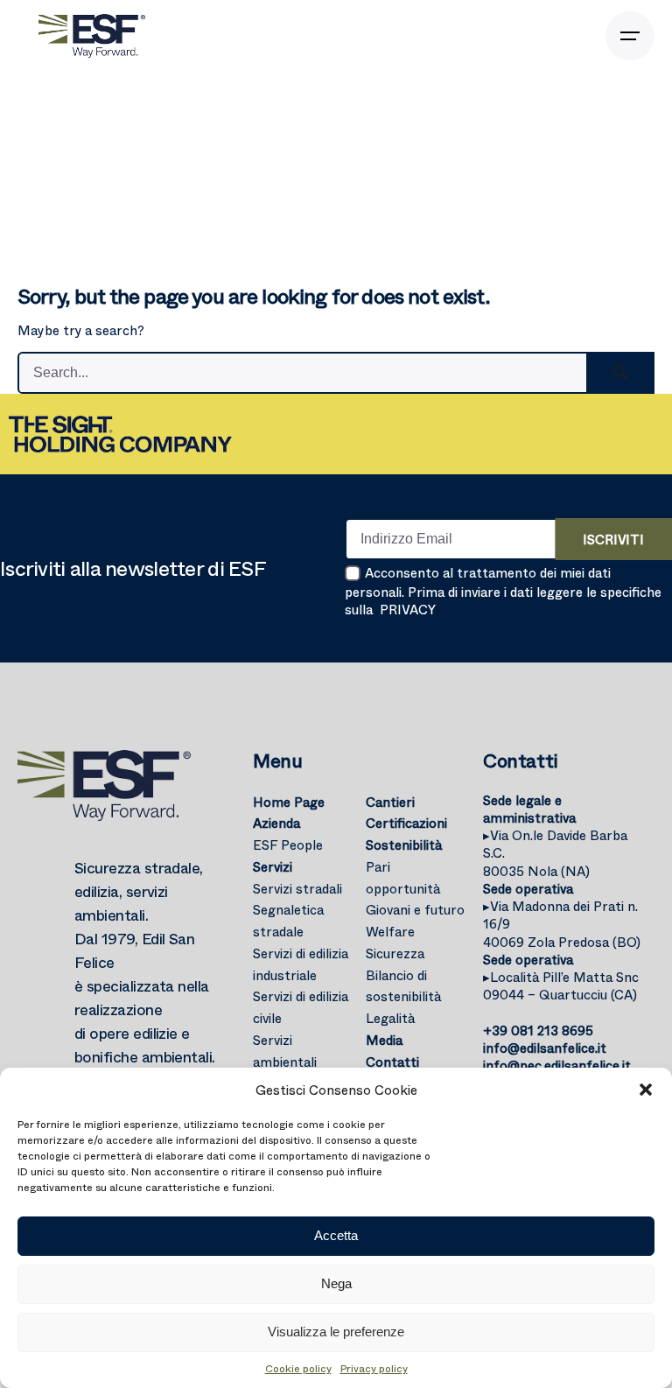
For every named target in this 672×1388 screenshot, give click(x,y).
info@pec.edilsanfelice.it (557, 1065)
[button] (645, 1089)
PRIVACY (408, 609)
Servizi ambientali (285, 1050)
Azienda (276, 822)
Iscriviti (613, 539)
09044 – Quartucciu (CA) (561, 985)
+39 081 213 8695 (538, 1030)
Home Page (289, 801)
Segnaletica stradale (288, 920)
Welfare (390, 931)
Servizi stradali (297, 888)
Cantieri (390, 801)
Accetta (336, 1235)
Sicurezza (395, 953)
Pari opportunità (403, 877)
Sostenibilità (404, 844)
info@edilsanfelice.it (544, 1047)
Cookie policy (298, 1368)
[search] (620, 373)
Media (384, 1039)
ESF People (288, 844)
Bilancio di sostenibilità (403, 985)
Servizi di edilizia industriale (300, 964)
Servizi (272, 866)
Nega (336, 1283)
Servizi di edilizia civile (300, 1006)
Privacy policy (374, 1368)
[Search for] (336, 373)
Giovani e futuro (415, 909)
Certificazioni (406, 822)
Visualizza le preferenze (336, 1331)
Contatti (392, 1061)
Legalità (390, 1017)
